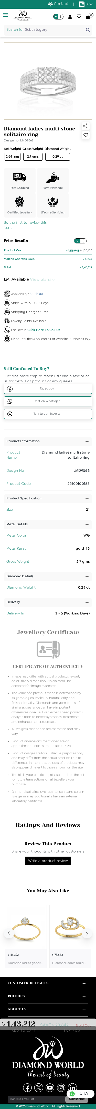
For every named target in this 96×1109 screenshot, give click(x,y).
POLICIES (16, 996)
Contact (60, 3)
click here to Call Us (43, 329)
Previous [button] (9, 933)
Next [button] (87, 933)
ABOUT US (17, 1009)
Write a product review (48, 860)
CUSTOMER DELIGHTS (28, 983)
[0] (88, 16)
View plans (41, 279)
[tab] (23, 441)
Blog (89, 4)
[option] (26, 937)
